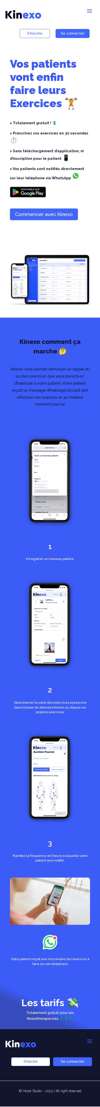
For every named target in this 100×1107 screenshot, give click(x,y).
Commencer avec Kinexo (44, 214)
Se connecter (72, 33)
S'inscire (31, 1061)
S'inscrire (34, 33)
